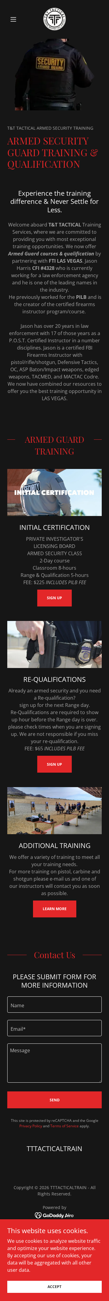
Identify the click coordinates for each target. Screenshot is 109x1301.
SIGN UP (54, 597)
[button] (14, 19)
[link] (54, 19)
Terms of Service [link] (64, 1125)
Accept (54, 1286)
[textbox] (54, 1004)
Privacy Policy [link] (30, 1125)
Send (55, 1100)
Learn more (55, 908)
